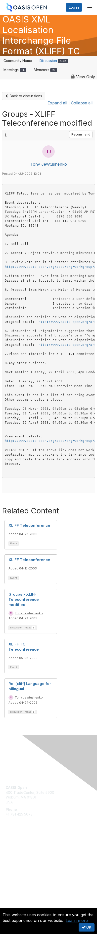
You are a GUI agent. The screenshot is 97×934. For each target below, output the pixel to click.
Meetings (14, 70)
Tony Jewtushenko (48, 164)
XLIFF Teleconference (29, 525)
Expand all (57, 102)
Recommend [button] (80, 134)
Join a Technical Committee (28, 861)
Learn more (77, 920)
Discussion (53, 60)
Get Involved (16, 847)
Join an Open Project (23, 854)
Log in (74, 7)
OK (88, 927)
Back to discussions (25, 96)
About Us (13, 906)
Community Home (17, 60)
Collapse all (82, 102)
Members (44, 70)
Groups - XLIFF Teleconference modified (23, 599)
